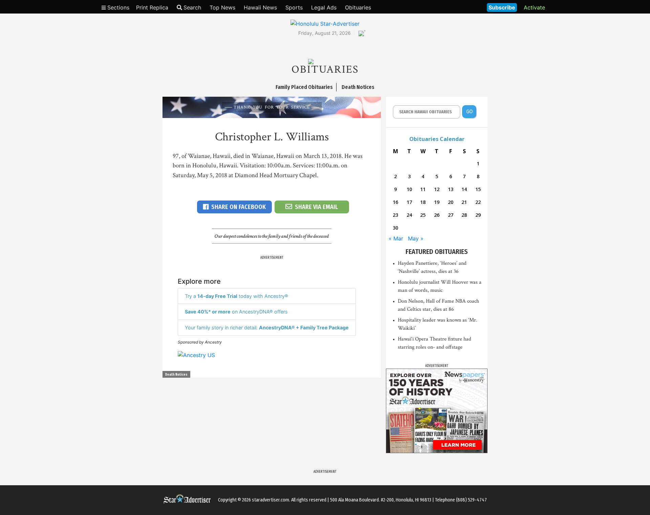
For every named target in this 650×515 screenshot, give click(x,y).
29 (478, 215)
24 (409, 215)
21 (464, 202)
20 (450, 202)
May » (416, 238)
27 (450, 215)
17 (409, 202)
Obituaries (358, 7)
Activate (534, 7)
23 (395, 215)
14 (464, 189)
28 (464, 215)
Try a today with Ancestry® (236, 296)
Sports (294, 7)
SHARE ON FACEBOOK (238, 207)
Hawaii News (260, 7)
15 (478, 189)
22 (478, 202)
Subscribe (502, 7)
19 (436, 202)
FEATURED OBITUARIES (437, 252)
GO (469, 111)
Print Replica (152, 7)
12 (436, 189)
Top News (222, 7)
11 (423, 189)
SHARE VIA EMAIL (316, 207)
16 (395, 202)
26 (436, 215)
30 (395, 228)
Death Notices (176, 375)
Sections (117, 7)
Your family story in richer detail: (267, 327)
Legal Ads (324, 7)
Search (192, 7)
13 (450, 189)
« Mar (396, 238)
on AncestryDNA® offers (236, 311)
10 (409, 189)
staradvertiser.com (270, 500)
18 (423, 202)
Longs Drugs (461, 6)
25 (423, 215)
